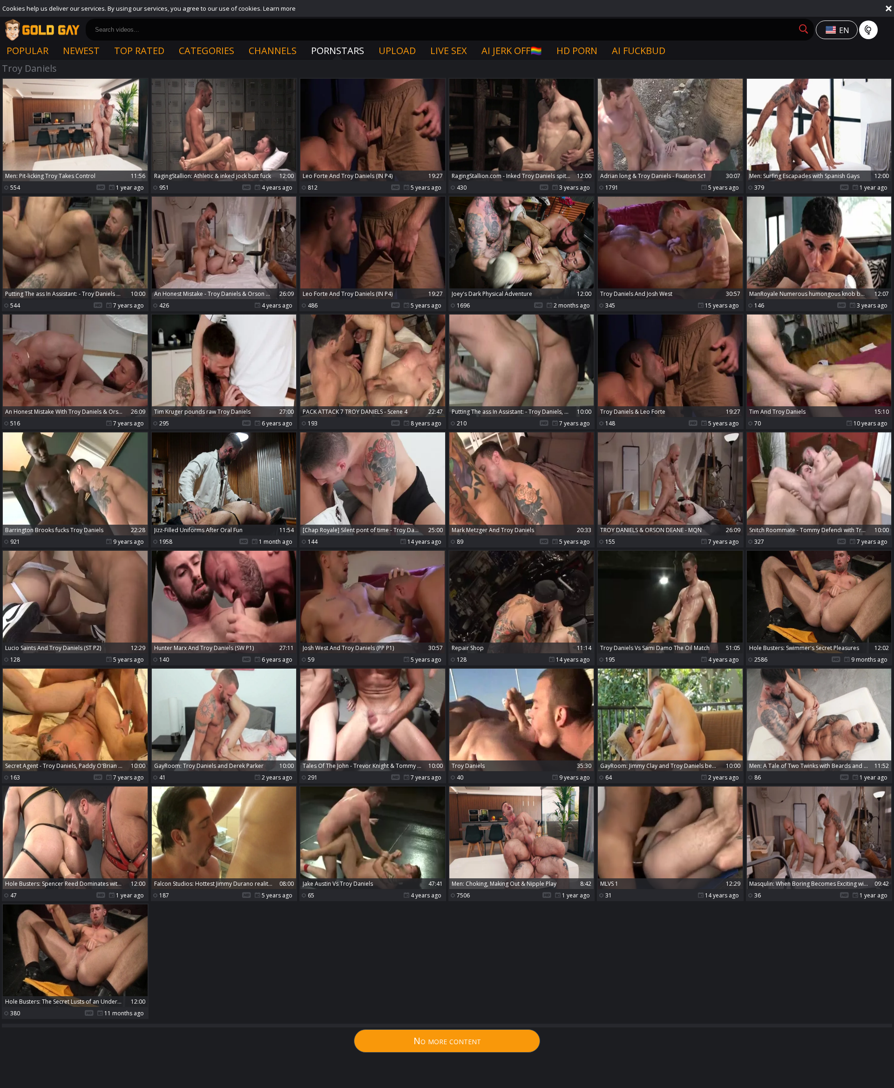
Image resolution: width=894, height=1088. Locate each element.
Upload (397, 50)
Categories (206, 50)
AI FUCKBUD (638, 50)
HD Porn (576, 50)
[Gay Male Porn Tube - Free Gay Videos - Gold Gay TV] (42, 30)
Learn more (279, 8)
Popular (27, 50)
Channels (273, 50)
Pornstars (337, 50)
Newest (81, 50)
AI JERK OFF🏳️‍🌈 (511, 50)
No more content (447, 1040)
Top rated (139, 50)
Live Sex (448, 50)
